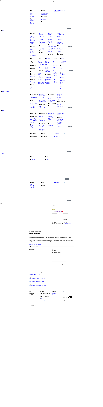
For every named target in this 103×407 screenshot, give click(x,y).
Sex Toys (3, 30)
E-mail (53, 260)
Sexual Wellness (4, 131)
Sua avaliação (54, 250)
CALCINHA (37, 204)
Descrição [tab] (30, 231)
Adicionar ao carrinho (58, 211)
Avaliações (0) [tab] (39, 231)
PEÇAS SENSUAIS (33, 204)
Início (29, 204)
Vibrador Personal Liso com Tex (34, 283)
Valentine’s (3, 153)
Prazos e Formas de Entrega (37, 244)
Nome (53, 257)
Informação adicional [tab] (34, 231)
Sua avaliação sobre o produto (56, 252)
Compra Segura (31, 244)
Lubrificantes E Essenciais (5, 91)
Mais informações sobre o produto (67, 223)
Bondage (3, 110)
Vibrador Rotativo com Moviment (34, 287)
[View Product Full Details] (34, 274)
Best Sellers (3, 180)
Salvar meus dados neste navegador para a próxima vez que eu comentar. (62, 264)
